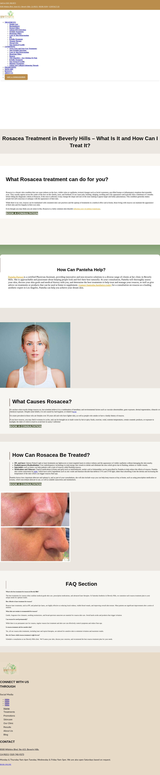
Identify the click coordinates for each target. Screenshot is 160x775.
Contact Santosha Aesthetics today (95, 285)
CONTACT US (54, 7)
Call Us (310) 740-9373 (8, 3)
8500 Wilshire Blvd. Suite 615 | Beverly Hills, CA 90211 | (19, 7)
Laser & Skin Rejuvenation (19, 35)
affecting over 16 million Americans (87, 209)
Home (7, 708)
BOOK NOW (43, 7)
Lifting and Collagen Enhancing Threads (23, 65)
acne (74, 412)
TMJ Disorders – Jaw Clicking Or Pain (23, 58)
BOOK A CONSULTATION (22, 213)
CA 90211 (4, 755)
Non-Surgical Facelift (17, 45)
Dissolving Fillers (15, 54)
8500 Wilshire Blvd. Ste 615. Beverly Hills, (19, 750)
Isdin (35, 471)
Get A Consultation (16, 77)
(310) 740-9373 (17, 755)
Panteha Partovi (16, 277)
